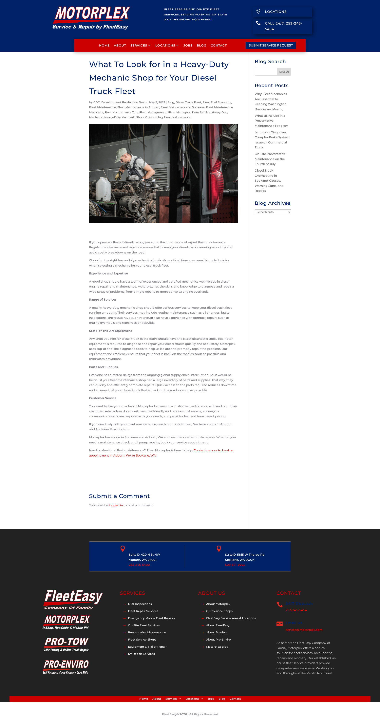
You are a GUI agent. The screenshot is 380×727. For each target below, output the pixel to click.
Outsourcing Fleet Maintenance (168, 117)
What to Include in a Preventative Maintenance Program (271, 121)
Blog (201, 45)
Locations (165, 45)
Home (104, 45)
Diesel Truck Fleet (188, 102)
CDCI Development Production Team (120, 102)
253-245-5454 (296, 610)
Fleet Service (201, 112)
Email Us (294, 623)
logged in (116, 505)
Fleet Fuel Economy (217, 102)
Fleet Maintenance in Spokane (183, 107)
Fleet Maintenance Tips (121, 112)
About (120, 45)
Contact (219, 45)
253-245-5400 (139, 565)
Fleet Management (153, 112)
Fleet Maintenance (102, 107)
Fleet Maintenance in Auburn (138, 107)
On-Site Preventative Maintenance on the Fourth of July (270, 159)
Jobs (187, 45)
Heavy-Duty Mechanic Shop (124, 117)
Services (138, 45)
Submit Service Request (271, 45)
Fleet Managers (179, 112)
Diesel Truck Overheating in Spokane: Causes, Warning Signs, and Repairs (269, 181)
